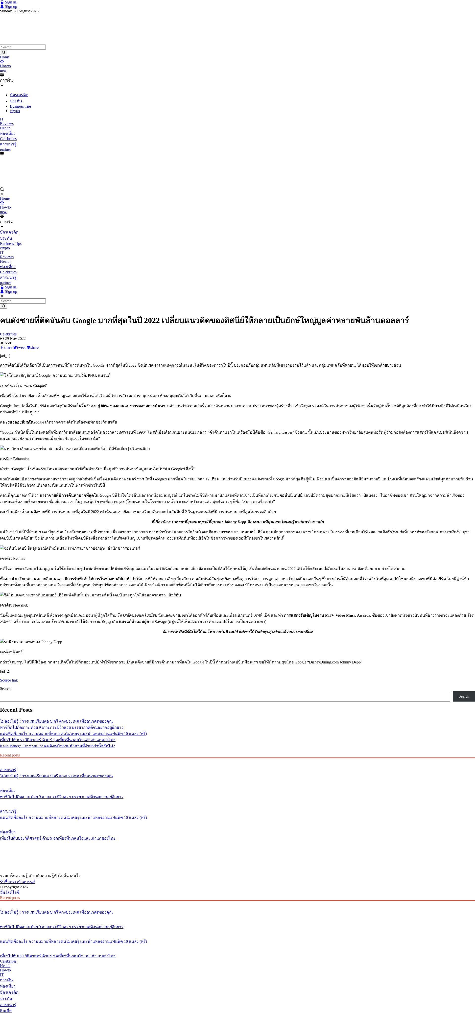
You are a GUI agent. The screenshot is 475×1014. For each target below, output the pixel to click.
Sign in (10, 2)
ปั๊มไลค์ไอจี (9, 892)
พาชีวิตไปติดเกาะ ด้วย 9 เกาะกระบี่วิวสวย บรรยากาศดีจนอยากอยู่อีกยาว (61, 727)
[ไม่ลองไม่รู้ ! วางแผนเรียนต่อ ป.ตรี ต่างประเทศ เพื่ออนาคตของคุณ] (237, 760)
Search (5, 688)
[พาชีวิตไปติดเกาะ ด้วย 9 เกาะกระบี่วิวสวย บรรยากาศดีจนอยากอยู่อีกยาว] (237, 781)
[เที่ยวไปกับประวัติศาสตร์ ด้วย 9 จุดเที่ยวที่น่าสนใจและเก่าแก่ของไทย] (237, 823)
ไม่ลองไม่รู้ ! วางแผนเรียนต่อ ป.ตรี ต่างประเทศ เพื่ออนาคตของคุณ (56, 721)
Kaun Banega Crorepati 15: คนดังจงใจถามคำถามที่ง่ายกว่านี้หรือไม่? (57, 746)
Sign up (10, 6)
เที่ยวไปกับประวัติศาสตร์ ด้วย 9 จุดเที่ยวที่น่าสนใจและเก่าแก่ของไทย (58, 740)
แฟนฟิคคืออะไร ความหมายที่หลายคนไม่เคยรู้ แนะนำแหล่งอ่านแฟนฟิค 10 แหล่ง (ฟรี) (73, 733)
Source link (9, 680)
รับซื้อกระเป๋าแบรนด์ (17, 882)
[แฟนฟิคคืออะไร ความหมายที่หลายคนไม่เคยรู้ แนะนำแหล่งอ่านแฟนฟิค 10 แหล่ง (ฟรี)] (237, 802)
